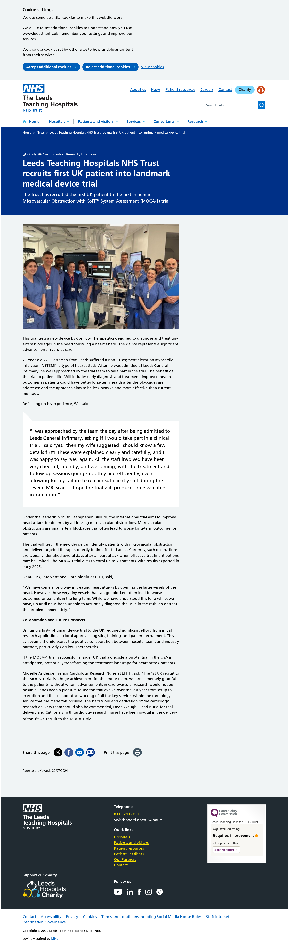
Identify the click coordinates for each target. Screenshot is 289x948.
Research (195, 121)
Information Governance (44, 922)
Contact (225, 89)
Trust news (88, 154)
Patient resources (180, 89)
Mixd (54, 939)
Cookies (90, 916)
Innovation (57, 154)
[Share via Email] (79, 752)
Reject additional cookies (108, 67)
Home (34, 121)
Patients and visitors (95, 121)
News (155, 89)
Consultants (164, 121)
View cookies (152, 67)
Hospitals (57, 121)
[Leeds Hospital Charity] (51, 889)
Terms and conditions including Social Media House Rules (151, 916)
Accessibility (51, 916)
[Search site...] (230, 105)
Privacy (72, 916)
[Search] (261, 105)
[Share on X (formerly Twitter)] (58, 752)
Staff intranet (217, 916)
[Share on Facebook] (68, 752)
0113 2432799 (126, 814)
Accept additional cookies (48, 67)
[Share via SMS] (90, 752)
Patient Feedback (129, 854)
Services (133, 121)
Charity (244, 89)
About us (138, 89)
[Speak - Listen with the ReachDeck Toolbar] (261, 90)
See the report (224, 849)
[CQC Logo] (224, 816)
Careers (206, 89)
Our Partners (125, 859)
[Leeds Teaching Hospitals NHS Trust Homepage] (50, 98)
